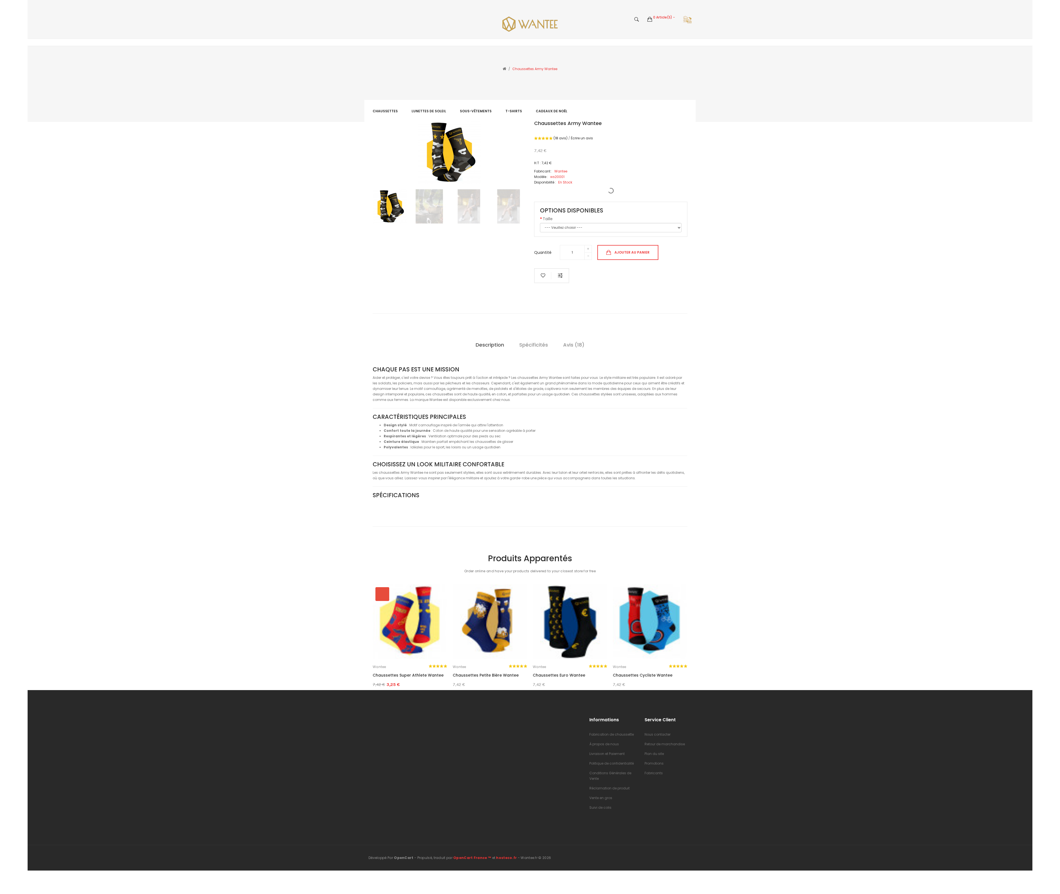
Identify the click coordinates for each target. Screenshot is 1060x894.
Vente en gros (600, 797)
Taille (548, 219)
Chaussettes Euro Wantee (559, 675)
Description (490, 344)
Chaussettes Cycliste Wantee (642, 675)
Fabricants (654, 773)
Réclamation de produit (609, 788)
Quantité (543, 252)
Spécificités (533, 344)
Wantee (379, 666)
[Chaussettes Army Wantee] (390, 206)
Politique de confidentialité (611, 763)
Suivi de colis (600, 807)
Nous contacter (658, 734)
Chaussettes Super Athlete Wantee (408, 675)
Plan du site (654, 753)
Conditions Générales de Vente (610, 776)
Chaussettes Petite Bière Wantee (486, 675)
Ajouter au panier (632, 252)
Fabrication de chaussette (611, 734)
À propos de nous (604, 744)
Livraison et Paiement (607, 753)
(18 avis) (560, 138)
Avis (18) (573, 344)
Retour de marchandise (665, 744)
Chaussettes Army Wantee (534, 68)
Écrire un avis (582, 138)
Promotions (654, 763)
